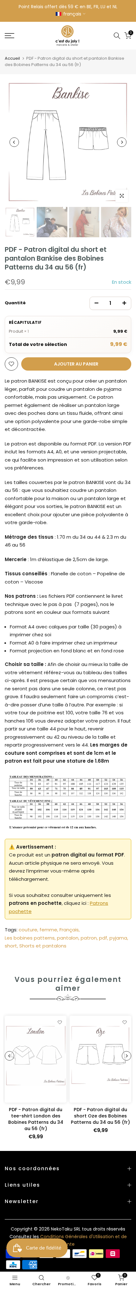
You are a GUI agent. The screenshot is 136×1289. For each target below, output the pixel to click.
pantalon (67, 938)
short (11, 945)
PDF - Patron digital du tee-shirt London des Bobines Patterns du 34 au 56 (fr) (35, 1119)
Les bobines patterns (30, 938)
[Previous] (14, 142)
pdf (103, 938)
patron (89, 938)
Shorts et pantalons (42, 945)
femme (48, 929)
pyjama (118, 938)
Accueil (12, 58)
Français (69, 929)
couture (28, 929)
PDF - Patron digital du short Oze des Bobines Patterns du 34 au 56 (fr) (100, 1115)
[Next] (122, 142)
